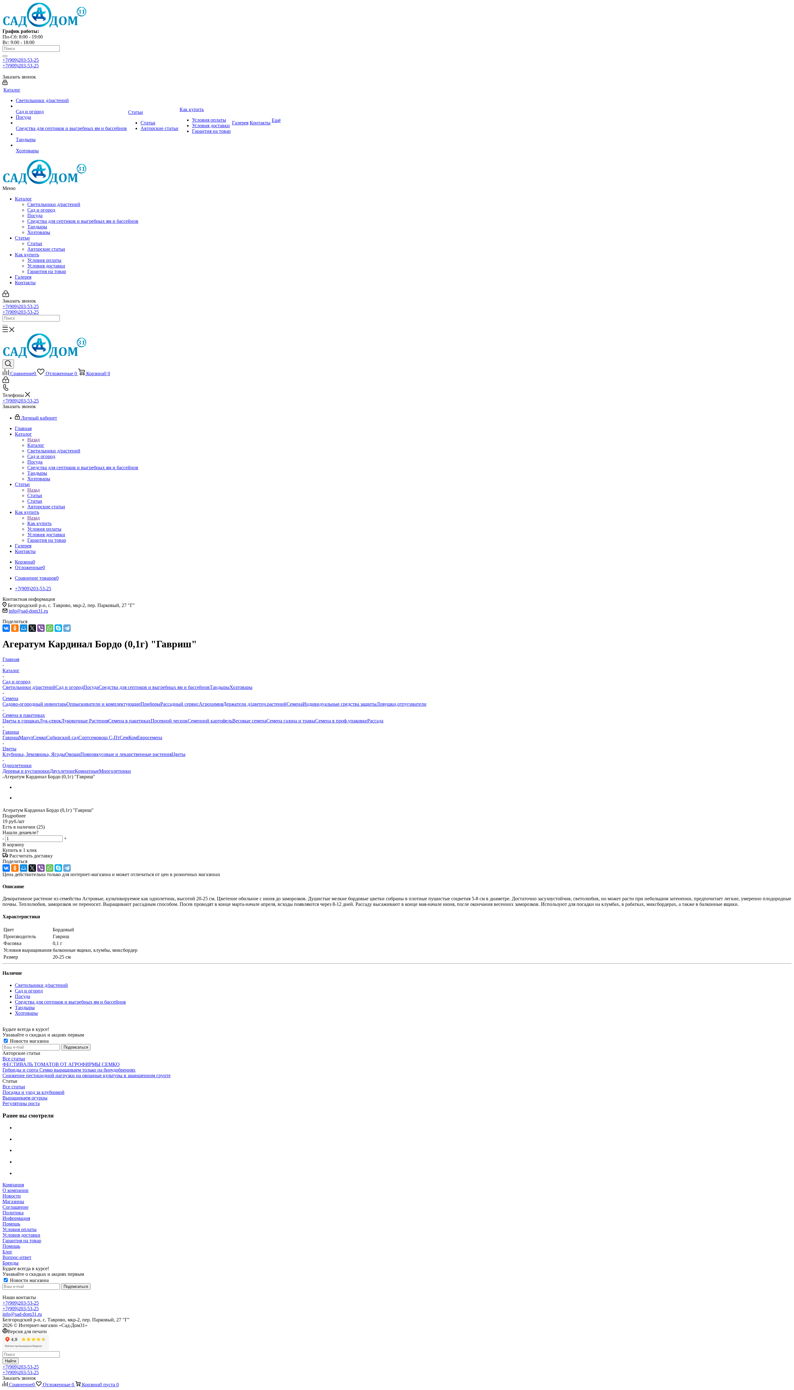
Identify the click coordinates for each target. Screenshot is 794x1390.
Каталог (23, 198)
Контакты (25, 282)
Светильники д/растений (53, 204)
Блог (7, 1251)
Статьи (22, 238)
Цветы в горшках (20, 720)
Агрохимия (211, 704)
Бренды (10, 1263)
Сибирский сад (62, 737)
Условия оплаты (44, 260)
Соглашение (15, 1207)
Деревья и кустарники (26, 771)
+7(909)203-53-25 (20, 60)
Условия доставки (46, 265)
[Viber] (41, 628)
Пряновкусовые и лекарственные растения (126, 754)
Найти (10, 1361)
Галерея (23, 277)
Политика (13, 1212)
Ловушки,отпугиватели (401, 704)
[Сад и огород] (71, 106)
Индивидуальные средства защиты (339, 704)
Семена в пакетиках (129, 720)
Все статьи (13, 1058)
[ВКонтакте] (6, 628)
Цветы (178, 754)
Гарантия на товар (46, 271)
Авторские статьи (46, 249)
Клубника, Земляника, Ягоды (33, 754)
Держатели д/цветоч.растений (255, 704)
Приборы (150, 704)
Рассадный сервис (179, 704)
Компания (13, 1184)
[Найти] (4, 56)
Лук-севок (50, 720)
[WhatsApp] (49, 628)
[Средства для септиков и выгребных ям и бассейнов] (71, 123)
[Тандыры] (71, 134)
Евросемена (149, 737)
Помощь (11, 1223)
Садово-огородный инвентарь (34, 704)
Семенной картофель (210, 720)
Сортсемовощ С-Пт (99, 737)
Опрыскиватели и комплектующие (103, 704)
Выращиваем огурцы (24, 1097)
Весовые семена (249, 720)
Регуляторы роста (21, 1103)
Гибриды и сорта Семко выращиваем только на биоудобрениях (69, 1070)
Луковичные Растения (84, 720)
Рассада (375, 720)
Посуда (34, 215)
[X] (32, 628)
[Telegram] (67, 628)
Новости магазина (29, 1041)
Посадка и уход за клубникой (33, 1092)
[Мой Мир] (23, 628)
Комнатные (87, 771)
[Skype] (58, 628)
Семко (39, 737)
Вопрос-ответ (16, 1257)
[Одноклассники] (15, 628)
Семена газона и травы (290, 720)
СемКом (128, 737)
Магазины (13, 1201)
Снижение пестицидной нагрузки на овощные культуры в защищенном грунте (86, 1075)
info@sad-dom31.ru (28, 611)
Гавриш (10, 737)
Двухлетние (62, 771)
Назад (33, 439)
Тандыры (37, 226)
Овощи (72, 754)
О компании (15, 1190)
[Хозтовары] (71, 145)
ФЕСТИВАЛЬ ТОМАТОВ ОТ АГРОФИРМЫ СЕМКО (61, 1064)
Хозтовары (38, 232)
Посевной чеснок (169, 720)
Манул (26, 737)
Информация (16, 1218)
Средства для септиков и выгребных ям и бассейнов (82, 221)
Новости (11, 1196)
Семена (294, 704)
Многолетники (115, 771)
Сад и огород (41, 210)
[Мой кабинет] (4, 83)
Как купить (27, 254)
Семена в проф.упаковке (341, 720)
